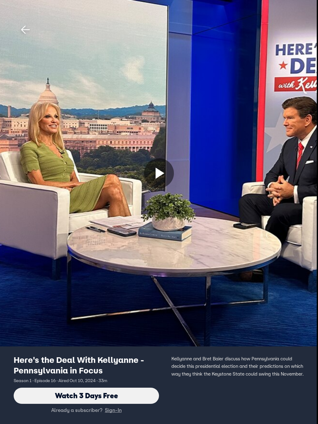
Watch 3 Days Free (86, 395)
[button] (25, 30)
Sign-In (113, 410)
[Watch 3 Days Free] (159, 173)
